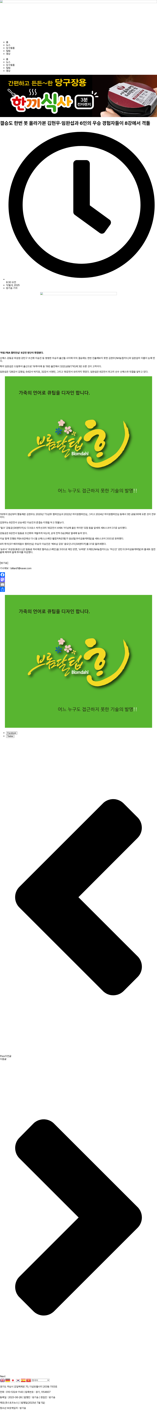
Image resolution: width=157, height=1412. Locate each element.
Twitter (10, 736)
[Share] (78, 589)
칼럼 (8, 50)
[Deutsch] (7, 1380)
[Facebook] (78, 574)
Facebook (11, 733)
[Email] (78, 584)
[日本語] (13, 1380)
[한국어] (18, 1380)
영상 (8, 53)
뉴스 (8, 45)
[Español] (23, 1380)
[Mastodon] (78, 579)
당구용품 (10, 48)
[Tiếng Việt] (28, 1380)
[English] (2, 1380)
